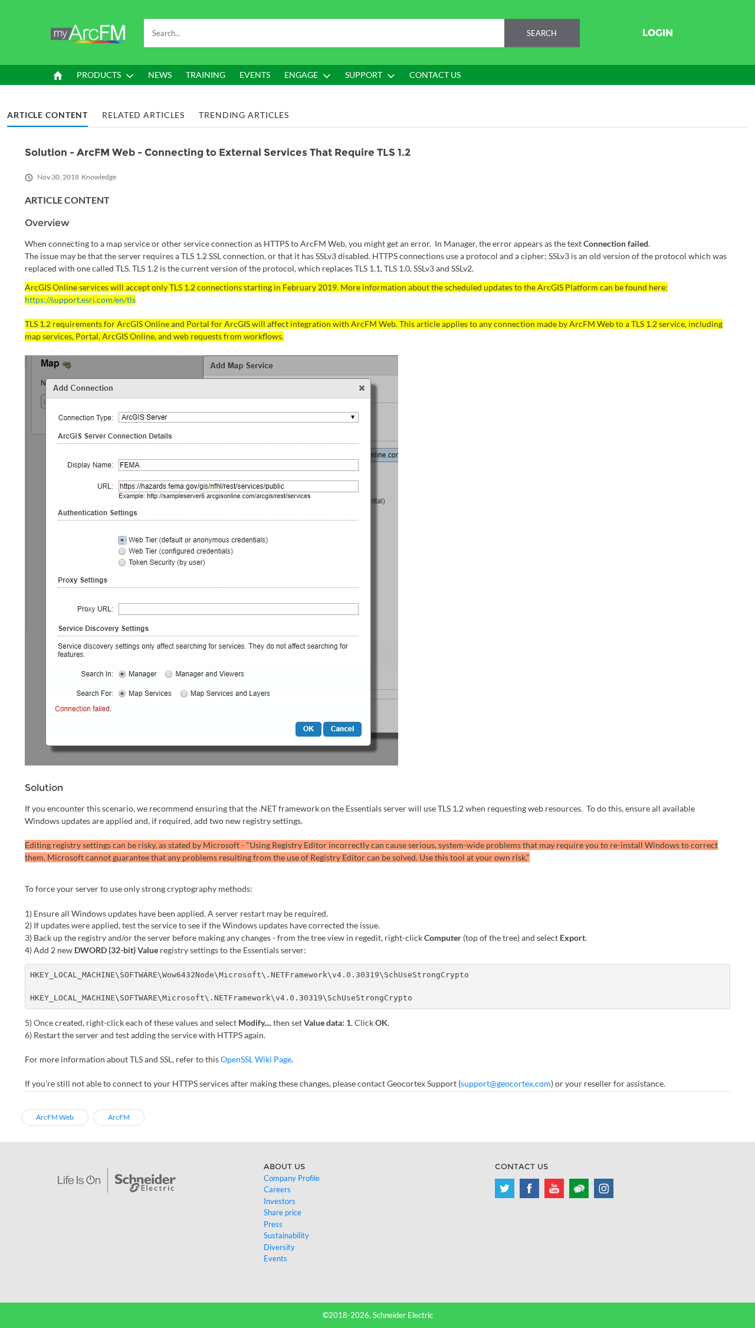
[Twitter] (504, 1188)
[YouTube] (554, 1188)
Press (273, 1224)
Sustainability (286, 1235)
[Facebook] (529, 1188)
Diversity (279, 1247)
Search (542, 33)
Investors (280, 1201)
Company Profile (292, 1178)
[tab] (47, 115)
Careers (277, 1189)
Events (275, 1258)
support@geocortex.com (506, 1083)
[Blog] (579, 1188)
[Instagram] (603, 1188)
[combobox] (362, 33)
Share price (282, 1212)
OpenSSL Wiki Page (256, 1059)
